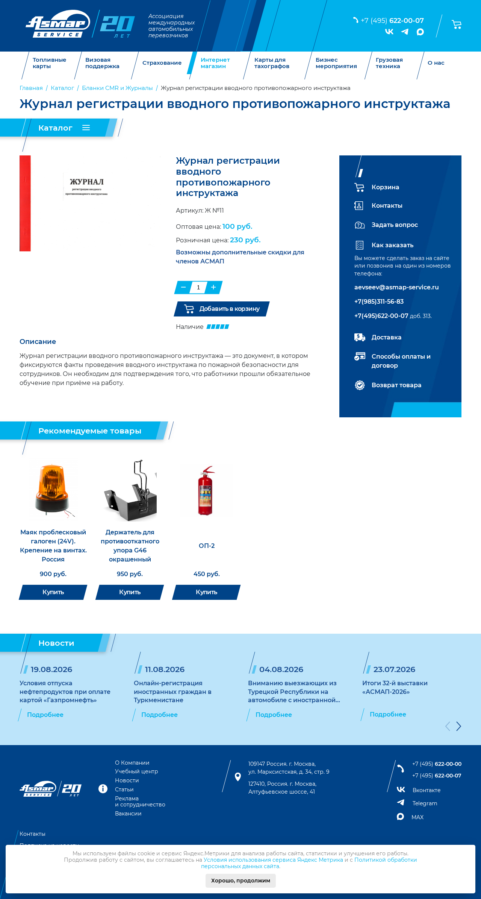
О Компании (132, 762)
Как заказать (392, 245)
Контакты (387, 205)
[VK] (389, 31)
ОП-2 (207, 545)
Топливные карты (50, 63)
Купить (53, 592)
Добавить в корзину (229, 308)
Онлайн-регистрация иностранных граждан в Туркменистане (173, 692)
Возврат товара (397, 385)
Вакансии (128, 813)
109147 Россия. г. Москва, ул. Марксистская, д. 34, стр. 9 (289, 768)
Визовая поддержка (102, 63)
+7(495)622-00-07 (381, 315)
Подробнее (45, 714)
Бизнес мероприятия (336, 63)
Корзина (385, 187)
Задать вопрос (395, 224)
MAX (417, 817)
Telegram (425, 803)
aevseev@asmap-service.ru (396, 287)
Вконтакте (427, 790)
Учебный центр (136, 771)
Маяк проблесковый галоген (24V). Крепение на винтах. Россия (53, 546)
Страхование (162, 63)
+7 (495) (392, 21)
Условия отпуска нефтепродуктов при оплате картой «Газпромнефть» (65, 692)
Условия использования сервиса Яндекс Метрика (273, 859)
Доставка (387, 337)
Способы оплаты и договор (401, 361)
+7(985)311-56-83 (379, 301)
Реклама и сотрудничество (140, 801)
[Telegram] (405, 31)
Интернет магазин (215, 63)
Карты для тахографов (271, 63)
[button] (447, 727)
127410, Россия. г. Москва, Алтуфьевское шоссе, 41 (282, 788)
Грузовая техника (389, 63)
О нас (436, 63)
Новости (127, 780)
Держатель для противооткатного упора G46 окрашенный (130, 546)
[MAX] (420, 31)
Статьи (124, 789)
